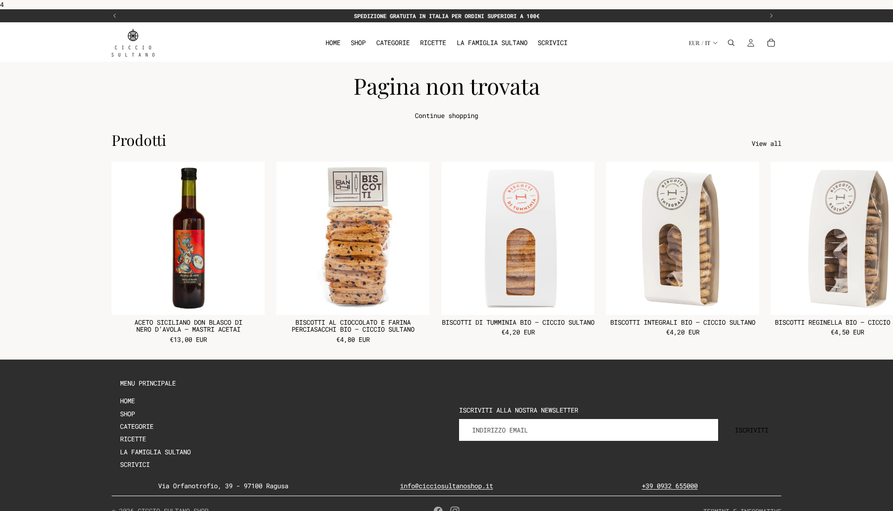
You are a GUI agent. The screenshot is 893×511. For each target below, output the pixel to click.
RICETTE (133, 438)
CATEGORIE (136, 426)
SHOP (127, 413)
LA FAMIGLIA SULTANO (155, 451)
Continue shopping (446, 115)
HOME (127, 400)
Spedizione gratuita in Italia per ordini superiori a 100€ (447, 16)
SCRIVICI (135, 464)
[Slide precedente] (115, 16)
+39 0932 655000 (670, 485)
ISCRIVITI (751, 430)
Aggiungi (258, 300)
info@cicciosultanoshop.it (446, 485)
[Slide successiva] (771, 16)
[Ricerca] (731, 43)
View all (766, 143)
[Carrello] (771, 43)
